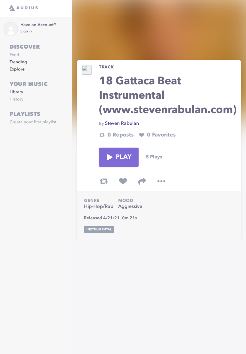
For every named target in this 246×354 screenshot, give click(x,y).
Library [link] (16, 92)
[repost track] (104, 181)
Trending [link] (18, 62)
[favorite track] (123, 181)
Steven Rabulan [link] (122, 123)
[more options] (161, 181)
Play (123, 157)
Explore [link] (17, 69)
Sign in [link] (26, 31)
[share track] (142, 181)
